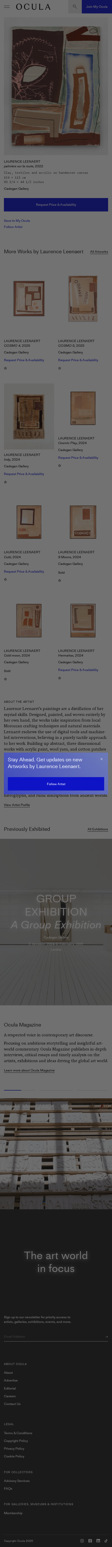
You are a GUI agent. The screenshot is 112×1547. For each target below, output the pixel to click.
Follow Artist (56, 784)
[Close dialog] (101, 759)
